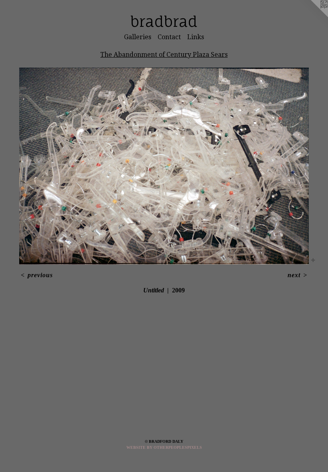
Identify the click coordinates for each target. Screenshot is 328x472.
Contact (169, 37)
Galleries (137, 37)
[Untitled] (164, 166)
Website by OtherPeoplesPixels (164, 447)
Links (195, 37)
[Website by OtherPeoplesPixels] (312, 16)
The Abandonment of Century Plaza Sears (164, 54)
